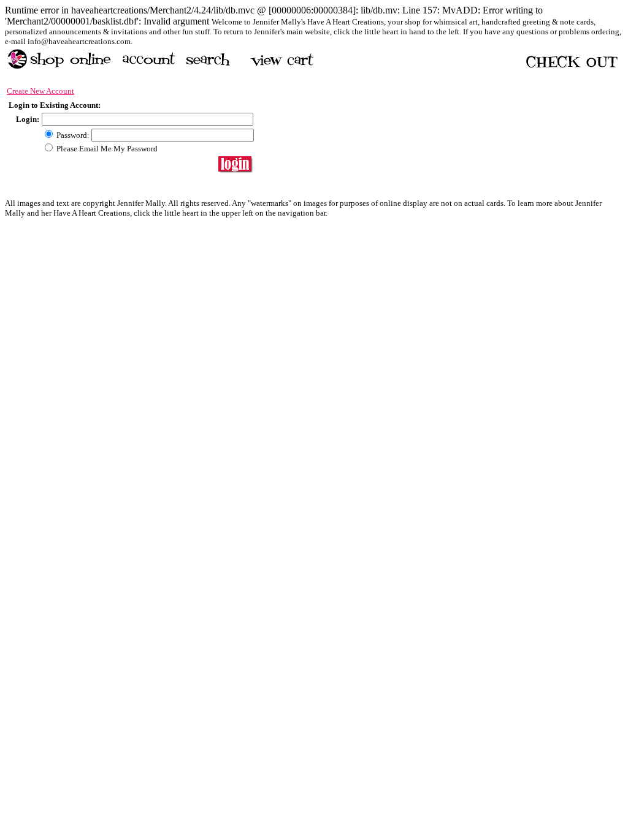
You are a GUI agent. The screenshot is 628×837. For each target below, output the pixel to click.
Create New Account (40, 91)
